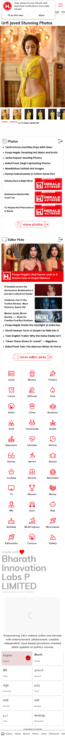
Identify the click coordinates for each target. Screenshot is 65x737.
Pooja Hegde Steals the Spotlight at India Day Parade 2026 (32, 325)
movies (26, 733)
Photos (13, 141)
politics (35, 733)
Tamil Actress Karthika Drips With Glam (28, 147)
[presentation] (60, 114)
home (2, 733)
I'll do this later (15, 15)
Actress (13, 122)
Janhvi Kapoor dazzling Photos (23, 158)
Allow (41, 15)
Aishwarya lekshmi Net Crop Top (16, 196)
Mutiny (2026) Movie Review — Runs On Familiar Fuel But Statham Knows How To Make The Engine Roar (18, 316)
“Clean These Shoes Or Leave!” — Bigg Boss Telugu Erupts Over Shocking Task (31, 341)
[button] (60, 66)
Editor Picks (16, 239)
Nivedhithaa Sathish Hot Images (24, 169)
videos (18, 733)
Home (5, 122)
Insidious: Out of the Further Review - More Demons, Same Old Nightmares (16, 303)
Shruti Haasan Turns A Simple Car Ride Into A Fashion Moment (32, 331)
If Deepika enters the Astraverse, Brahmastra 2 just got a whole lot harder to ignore (18, 290)
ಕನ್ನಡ (56, 12)
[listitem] (5, 114)
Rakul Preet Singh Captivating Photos (27, 163)
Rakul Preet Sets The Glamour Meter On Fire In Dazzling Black (33, 347)
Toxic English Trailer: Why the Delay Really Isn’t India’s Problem (33, 336)
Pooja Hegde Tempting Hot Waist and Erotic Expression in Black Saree (31, 153)
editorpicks (54, 733)
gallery (9, 733)
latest (44, 733)
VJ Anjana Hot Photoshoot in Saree (19, 209)
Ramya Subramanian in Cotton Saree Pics (30, 174)
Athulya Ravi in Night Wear (18, 181)
